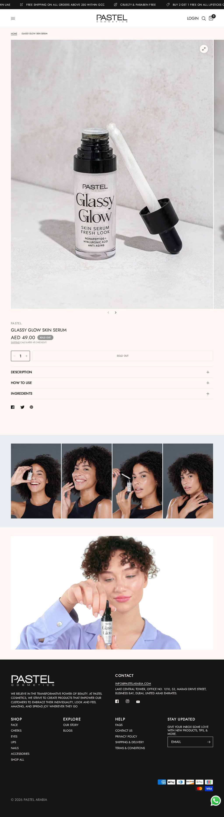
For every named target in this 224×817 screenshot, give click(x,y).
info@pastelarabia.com (133, 684)
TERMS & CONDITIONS (130, 748)
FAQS (118, 725)
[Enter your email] (208, 742)
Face (14, 725)
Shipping (15, 342)
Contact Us (123, 731)
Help (120, 719)
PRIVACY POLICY (126, 736)
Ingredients (21, 393)
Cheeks (16, 731)
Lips (13, 742)
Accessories (20, 754)
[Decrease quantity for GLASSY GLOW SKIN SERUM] (14, 356)
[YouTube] (141, 701)
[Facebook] (120, 701)
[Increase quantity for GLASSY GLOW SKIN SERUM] (26, 356)
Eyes (14, 736)
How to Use (21, 382)
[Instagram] (130, 701)
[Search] (203, 18)
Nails (15, 748)
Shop (16, 719)
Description (21, 372)
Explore (72, 719)
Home (14, 33)
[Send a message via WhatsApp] (216, 801)
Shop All (17, 760)
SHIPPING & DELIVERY (129, 742)
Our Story (71, 725)
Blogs (67, 731)
